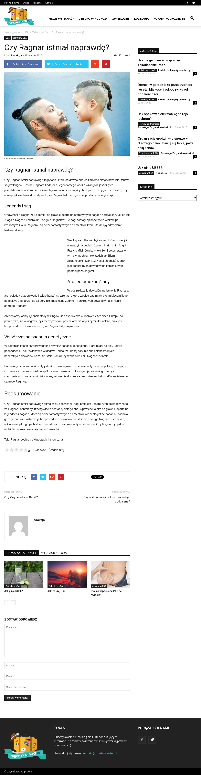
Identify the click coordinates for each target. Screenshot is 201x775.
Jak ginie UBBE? (13, 591)
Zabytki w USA (19, 37)
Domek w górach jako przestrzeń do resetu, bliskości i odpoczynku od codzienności (165, 89)
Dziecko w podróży (93, 18)
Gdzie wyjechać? (61, 18)
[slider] (16, 449)
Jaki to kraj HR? (56, 591)
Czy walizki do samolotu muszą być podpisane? (107, 499)
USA (7, 37)
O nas (26, 2)
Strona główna (11, 2)
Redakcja (16, 55)
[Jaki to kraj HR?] (67, 574)
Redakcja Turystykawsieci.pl (174, 70)
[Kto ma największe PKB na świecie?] (110, 574)
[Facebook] (187, 2)
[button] (192, 18)
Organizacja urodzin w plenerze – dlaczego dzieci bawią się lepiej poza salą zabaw (166, 143)
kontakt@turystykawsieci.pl (100, 753)
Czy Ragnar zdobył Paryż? (21, 497)
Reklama (37, 2)
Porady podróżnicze (169, 18)
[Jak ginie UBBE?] (23, 574)
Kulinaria (141, 18)
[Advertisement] (33, 264)
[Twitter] (194, 2)
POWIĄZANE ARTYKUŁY (22, 552)
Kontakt (49, 2)
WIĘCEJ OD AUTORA (54, 552)
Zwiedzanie (120, 18)
